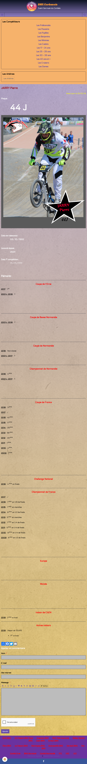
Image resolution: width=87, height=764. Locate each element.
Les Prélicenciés (43, 25)
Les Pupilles (43, 33)
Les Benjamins (43, 36)
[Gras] (2, 685)
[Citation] (18, 685)
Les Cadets (43, 44)
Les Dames (43, 66)
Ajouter (5, 731)
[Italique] (5, 685)
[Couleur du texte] (15, 685)
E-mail (4, 663)
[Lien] (24, 685)
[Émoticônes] (38, 685)
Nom (3, 653)
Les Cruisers (43, 63)
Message (4, 682)
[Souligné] (8, 685)
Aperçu (45, 686)
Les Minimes (43, 40)
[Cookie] (4, 759)
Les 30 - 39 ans (43, 55)
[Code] (35, 685)
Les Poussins (43, 29)
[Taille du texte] (11, 685)
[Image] (30, 685)
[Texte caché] (27, 685)
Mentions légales (34, 756)
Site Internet (6, 673)
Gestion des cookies (51, 756)
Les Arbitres (8, 78)
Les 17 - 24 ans (43, 48)
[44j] (43, 171)
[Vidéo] (33, 685)
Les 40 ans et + (43, 59)
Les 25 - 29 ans (43, 51)
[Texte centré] (21, 685)
